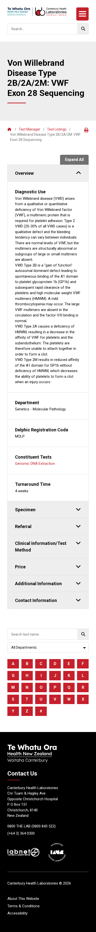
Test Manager (29, 129)
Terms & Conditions (23, 906)
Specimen (25, 509)
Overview (24, 173)
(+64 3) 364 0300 (21, 833)
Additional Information (38, 583)
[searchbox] (48, 28)
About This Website (23, 898)
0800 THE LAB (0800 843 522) (31, 826)
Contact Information (36, 600)
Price (20, 566)
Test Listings (56, 129)
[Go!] (83, 28)
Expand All (74, 159)
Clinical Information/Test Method (40, 547)
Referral (23, 526)
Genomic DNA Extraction (35, 463)
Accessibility (17, 913)
